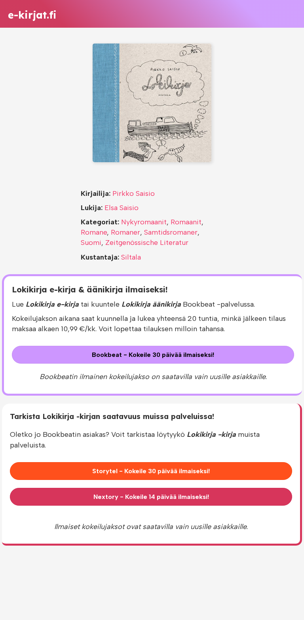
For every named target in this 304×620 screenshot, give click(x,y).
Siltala (131, 257)
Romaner (125, 232)
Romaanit (186, 222)
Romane (94, 232)
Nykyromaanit (144, 222)
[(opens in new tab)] (152, 102)
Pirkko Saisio (133, 193)
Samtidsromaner (171, 232)
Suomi (91, 242)
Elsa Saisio (121, 207)
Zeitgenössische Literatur (146, 242)
